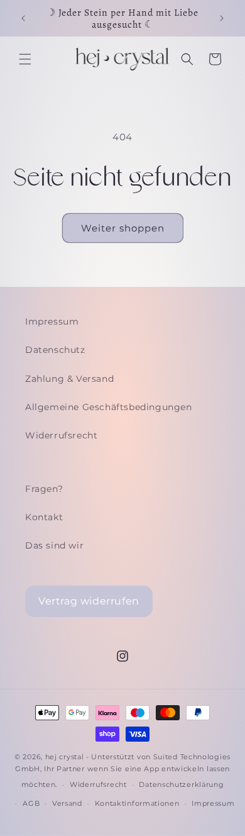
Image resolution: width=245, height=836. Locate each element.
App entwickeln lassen (187, 768)
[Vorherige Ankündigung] (23, 18)
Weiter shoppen (123, 228)
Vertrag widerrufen (88, 601)
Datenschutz (55, 349)
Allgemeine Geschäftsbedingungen (108, 407)
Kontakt (44, 517)
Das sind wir (54, 545)
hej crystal (64, 756)
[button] (25, 59)
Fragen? (44, 488)
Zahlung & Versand (69, 378)
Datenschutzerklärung (181, 784)
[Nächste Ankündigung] (222, 18)
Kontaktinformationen (137, 803)
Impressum (52, 321)
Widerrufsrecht (61, 435)
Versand (67, 803)
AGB (31, 803)
